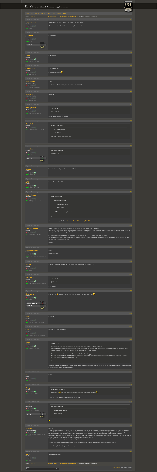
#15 (131, 261)
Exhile (28, 375)
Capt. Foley (30, 124)
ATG (27, 182)
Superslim (29, 94)
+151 (27, 335)
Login (64, 13)
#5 (131, 78)
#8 (131, 120)
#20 (131, 339)
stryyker (29, 405)
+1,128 (27, 256)
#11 (131, 179)
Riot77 (28, 316)
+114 (27, 270)
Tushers (29, 428)
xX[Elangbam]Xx (32, 22)
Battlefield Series (64, 16)
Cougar (28, 169)
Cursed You (30, 68)
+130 (27, 61)
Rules (48, 13)
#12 (131, 192)
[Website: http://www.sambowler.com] (35, 298)
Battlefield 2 (73, 16)
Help (53, 13)
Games (55, 16)
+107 (27, 28)
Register (58, 13)
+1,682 (27, 410)
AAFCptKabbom (32, 228)
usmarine (29, 35)
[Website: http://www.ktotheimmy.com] (35, 254)
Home (27, 13)
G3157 (28, 454)
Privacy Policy (116, 467)
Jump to (28, 467)
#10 (131, 166)
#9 (131, 145)
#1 (131, 19)
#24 (131, 425)
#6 (131, 91)
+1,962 (27, 175)
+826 (27, 300)
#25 (131, 451)
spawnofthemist (32, 250)
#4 (131, 65)
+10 (27, 380)
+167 (27, 113)
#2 (131, 32)
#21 (131, 371)
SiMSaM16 (30, 277)
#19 (131, 326)
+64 (27, 74)
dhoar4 (28, 329)
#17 (131, 291)
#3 (131, 52)
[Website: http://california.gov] (35, 409)
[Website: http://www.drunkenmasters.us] (35, 281)
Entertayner (30, 294)
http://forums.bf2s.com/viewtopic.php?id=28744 (78, 221)
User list (43, 13)
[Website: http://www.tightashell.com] (35, 173)
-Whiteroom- (30, 81)
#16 (131, 274)
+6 (26, 460)
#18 (131, 313)
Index (50, 16)
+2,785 (27, 41)
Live (32, 13)
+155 (27, 129)
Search (37, 13)
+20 (27, 322)
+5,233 (27, 188)
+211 (27, 100)
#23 (131, 401)
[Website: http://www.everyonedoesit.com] (35, 59)
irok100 (28, 264)
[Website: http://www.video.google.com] (35, 432)
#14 (131, 247)
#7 (131, 104)
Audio (28, 55)
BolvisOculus (31, 107)
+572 (27, 87)
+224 (27, 434)
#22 (131, 384)
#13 (131, 225)
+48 (27, 283)
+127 (27, 234)
